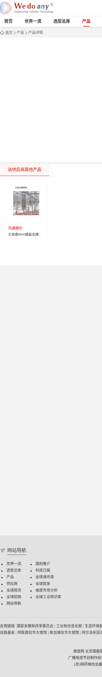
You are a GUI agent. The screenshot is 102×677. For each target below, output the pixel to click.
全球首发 (43, 584)
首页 (8, 21)
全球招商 (14, 597)
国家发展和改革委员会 (35, 626)
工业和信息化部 (69, 626)
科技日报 (43, 570)
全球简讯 (14, 590)
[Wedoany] (26, 8)
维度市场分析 (47, 590)
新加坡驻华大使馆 (65, 633)
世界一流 (33, 21)
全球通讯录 (45, 577)
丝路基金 (8, 633)
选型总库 (61, 21)
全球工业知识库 (48, 597)
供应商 (12, 584)
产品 (86, 21)
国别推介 (43, 564)
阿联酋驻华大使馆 (33, 633)
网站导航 (14, 604)
